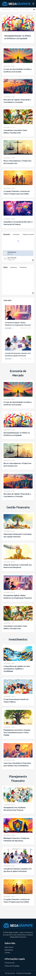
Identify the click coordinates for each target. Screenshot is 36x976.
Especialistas (9, 950)
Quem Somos (9, 947)
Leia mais (9, 328)
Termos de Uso (10, 963)
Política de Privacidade (12, 966)
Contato (7, 952)
